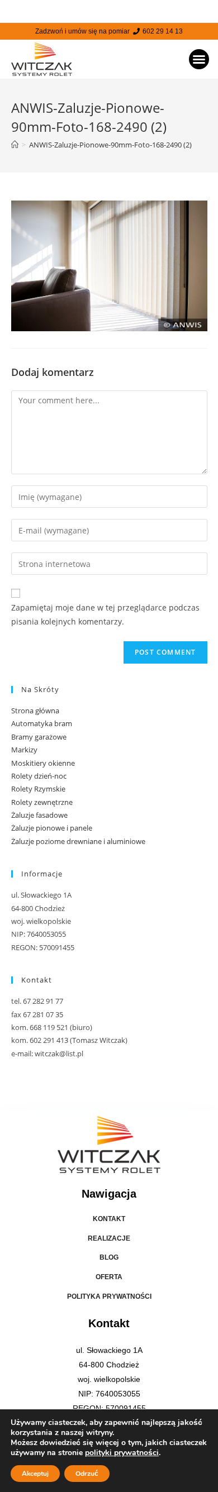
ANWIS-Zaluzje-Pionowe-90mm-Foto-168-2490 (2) (110, 145)
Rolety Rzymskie (38, 789)
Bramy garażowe (39, 737)
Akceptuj (35, 1473)
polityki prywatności (122, 1452)
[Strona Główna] (14, 145)
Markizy (24, 750)
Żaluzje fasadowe (39, 815)
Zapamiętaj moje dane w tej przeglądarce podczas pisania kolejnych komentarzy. (105, 614)
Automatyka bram (41, 723)
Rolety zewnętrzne (42, 802)
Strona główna (35, 711)
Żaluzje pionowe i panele (51, 828)
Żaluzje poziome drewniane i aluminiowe (78, 841)
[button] (199, 59)
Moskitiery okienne (43, 763)
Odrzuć (86, 1473)
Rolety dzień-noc (39, 776)
